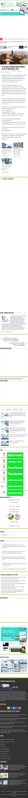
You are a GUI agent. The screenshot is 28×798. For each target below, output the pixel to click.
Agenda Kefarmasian (5, 751)
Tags (21, 409)
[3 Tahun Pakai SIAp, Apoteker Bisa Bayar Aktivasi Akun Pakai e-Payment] (7, 145)
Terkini (2, 409)
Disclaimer (15, 791)
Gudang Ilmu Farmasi (5, 756)
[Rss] (8, 708)
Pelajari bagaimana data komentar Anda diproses (11, 379)
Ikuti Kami (3, 704)
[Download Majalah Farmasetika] (14, 47)
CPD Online (2, 746)
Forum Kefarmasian (4, 749)
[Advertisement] (14, 25)
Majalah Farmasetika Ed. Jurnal (9, 575)
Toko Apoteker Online (5, 758)
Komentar (15, 409)
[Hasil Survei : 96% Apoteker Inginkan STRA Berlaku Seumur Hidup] (18, 145)
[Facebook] (11, 708)
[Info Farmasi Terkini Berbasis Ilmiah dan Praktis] (14, 8)
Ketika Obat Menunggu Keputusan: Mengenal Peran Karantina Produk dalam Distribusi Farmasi (17, 422)
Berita (6, 41)
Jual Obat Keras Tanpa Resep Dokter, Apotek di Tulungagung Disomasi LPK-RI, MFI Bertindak (11, 339)
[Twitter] (14, 708)
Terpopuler (8, 409)
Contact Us (14, 793)
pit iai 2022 (10, 178)
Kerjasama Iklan (22, 791)
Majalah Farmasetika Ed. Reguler (7, 739)
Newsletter (2, 744)
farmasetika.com (6, 71)
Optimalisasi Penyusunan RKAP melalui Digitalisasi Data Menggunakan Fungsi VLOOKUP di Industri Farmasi (17, 782)
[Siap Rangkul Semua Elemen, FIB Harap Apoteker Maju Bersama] (7, 161)
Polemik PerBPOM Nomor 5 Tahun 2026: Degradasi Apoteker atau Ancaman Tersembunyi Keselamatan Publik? (17, 767)
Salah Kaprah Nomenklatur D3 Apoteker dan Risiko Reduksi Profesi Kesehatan (17, 775)
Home (2, 41)
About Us (3, 791)
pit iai (5, 178)
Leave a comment (6, 72)
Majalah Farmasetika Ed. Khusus (7, 741)
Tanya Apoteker (3, 753)
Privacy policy (9, 791)
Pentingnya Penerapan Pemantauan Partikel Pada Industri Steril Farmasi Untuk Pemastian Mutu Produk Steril (17, 429)
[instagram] (20, 708)
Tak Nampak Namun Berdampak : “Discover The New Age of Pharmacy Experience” (17, 343)
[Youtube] (17, 708)
